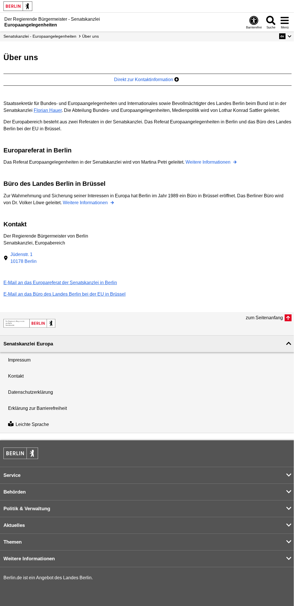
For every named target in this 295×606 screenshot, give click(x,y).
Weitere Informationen (209, 162)
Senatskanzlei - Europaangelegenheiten (39, 36)
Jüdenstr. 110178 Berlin (23, 258)
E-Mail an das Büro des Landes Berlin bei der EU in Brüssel (64, 294)
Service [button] (11, 475)
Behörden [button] (14, 492)
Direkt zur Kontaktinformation (144, 79)
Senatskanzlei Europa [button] (28, 344)
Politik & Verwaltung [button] (26, 508)
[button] (285, 36)
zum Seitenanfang (264, 317)
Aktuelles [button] (14, 525)
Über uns (90, 36)
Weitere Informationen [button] (29, 558)
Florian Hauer (48, 110)
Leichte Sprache (32, 424)
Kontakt (16, 376)
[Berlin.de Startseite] (17, 6)
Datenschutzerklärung (30, 392)
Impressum (19, 360)
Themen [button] (12, 542)
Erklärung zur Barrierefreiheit (37, 408)
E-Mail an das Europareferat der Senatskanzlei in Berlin (60, 282)
